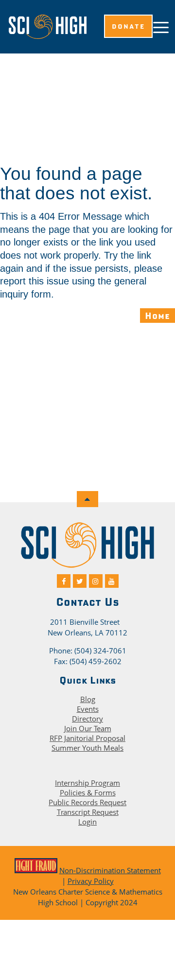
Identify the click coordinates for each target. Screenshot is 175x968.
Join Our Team (87, 728)
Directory (87, 718)
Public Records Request (87, 802)
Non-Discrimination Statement (110, 870)
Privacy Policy (91, 881)
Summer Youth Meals (87, 748)
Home (157, 315)
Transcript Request (88, 812)
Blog (87, 699)
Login (87, 822)
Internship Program (87, 783)
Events (88, 709)
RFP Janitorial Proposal (87, 738)
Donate (128, 26)
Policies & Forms (88, 792)
